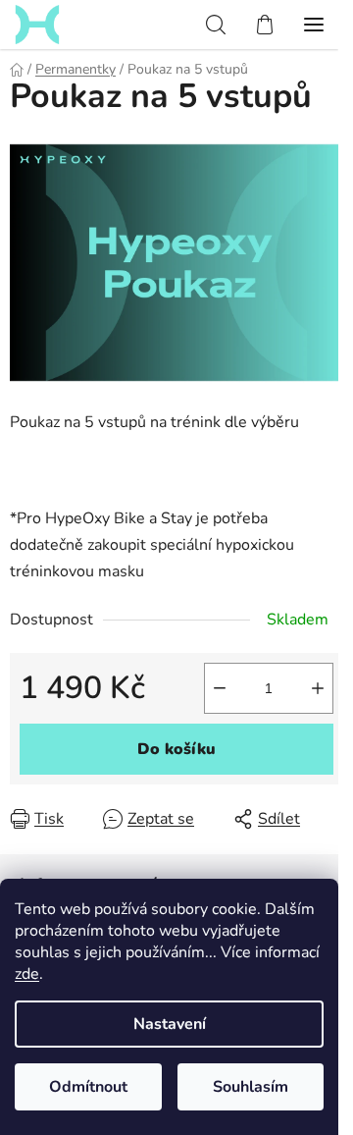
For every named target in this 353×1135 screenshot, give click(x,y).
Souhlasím (250, 1087)
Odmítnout (88, 1087)
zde (27, 974)
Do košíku (176, 749)
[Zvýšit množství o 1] (317, 688)
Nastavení (169, 1024)
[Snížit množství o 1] (219, 688)
